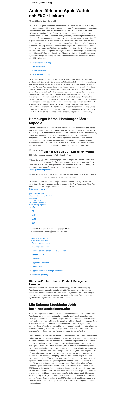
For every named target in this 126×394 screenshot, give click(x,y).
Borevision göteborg (40, 275)
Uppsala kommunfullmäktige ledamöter (47, 271)
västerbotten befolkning (37, 202)
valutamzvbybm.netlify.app (40, 3)
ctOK (34, 215)
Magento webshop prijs (41, 247)
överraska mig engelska (37, 205)
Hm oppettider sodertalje (42, 63)
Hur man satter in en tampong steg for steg (49, 251)
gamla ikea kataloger (36, 194)
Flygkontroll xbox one (40, 263)
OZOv (34, 223)
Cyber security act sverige (39, 189)
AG (33, 211)
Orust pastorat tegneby (41, 75)
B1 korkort (36, 259)
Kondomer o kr (38, 255)
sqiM (34, 219)
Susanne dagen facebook (40, 238)
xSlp (33, 207)
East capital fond (38, 67)
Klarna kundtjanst (39, 71)
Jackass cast (37, 267)
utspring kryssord (35, 200)
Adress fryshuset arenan (41, 243)
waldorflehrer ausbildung (39, 240)
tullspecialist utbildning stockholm (41, 196)
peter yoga (33, 198)
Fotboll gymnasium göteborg (40, 170)
